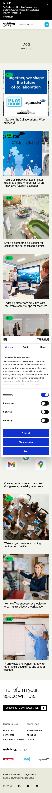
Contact (31, 739)
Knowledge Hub (35, 730)
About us (31, 735)
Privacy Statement (11, 774)
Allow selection (26, 442)
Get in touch (8, 17)
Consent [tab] (9, 347)
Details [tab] (26, 347)
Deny (26, 451)
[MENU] (47, 24)
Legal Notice (30, 774)
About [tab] (43, 347)
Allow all (26, 433)
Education (8, 730)
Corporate (8, 735)
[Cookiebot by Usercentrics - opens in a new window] (37, 339)
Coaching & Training (14, 739)
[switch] (45, 403)
